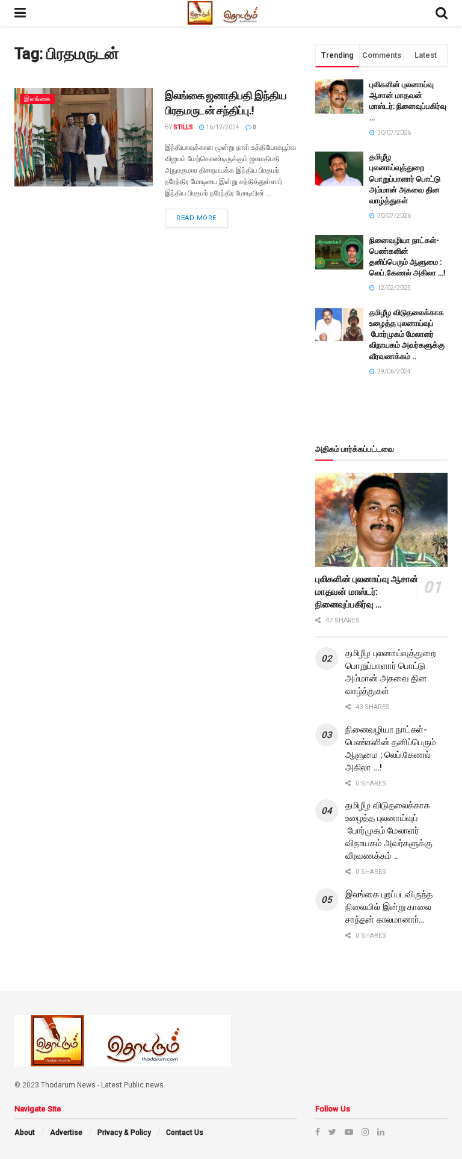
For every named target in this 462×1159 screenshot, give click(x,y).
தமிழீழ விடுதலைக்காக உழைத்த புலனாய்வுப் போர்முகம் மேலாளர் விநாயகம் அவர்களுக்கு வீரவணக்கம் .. (407, 334)
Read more (196, 218)
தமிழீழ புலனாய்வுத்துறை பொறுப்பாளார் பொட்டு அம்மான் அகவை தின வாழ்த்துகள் (404, 178)
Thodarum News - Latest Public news (102, 1085)
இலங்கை (37, 99)
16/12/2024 (222, 127)
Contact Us (184, 1132)
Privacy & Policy (124, 1132)
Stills (183, 127)
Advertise (66, 1132)
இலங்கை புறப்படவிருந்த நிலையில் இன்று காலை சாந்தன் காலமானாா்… (389, 907)
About (24, 1132)
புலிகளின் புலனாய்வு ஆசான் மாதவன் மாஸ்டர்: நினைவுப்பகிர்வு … (367, 592)
